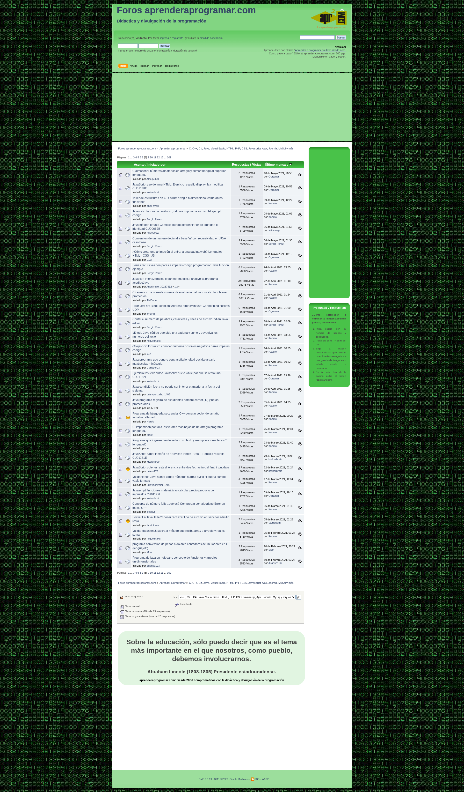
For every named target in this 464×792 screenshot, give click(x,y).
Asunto (139, 164)
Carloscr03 (153, 367)
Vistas (256, 164)
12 (158, 157)
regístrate (177, 38)
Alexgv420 (152, 179)
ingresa (164, 38)
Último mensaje (277, 164)
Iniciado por (156, 164)
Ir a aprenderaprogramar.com (331, 27)
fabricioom (153, 525)
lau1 (149, 354)
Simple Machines (239, 779)
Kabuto (272, 203)
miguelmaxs (154, 340)
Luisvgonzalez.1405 (158, 394)
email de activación (211, 38)
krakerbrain (153, 192)
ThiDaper (152, 300)
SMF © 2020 (221, 779)
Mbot (149, 434)
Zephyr (151, 511)
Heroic (150, 421)
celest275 (152, 471)
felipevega (153, 232)
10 (151, 157)
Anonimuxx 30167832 (159, 286)
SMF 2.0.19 (205, 779)
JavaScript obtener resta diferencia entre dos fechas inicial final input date (180, 467)
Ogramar (273, 176)
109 (169, 157)
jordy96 (151, 313)
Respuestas (240, 164)
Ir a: (176, 597)
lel (148, 448)
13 (161, 157)
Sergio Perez (154, 219)
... (131, 157)
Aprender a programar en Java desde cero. (320, 50)
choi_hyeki (153, 205)
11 (154, 157)
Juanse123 (153, 565)
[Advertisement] (232, 107)
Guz (149, 259)
